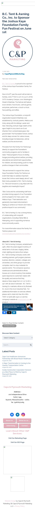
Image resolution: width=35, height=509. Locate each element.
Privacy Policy (20, 506)
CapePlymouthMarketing (14, 74)
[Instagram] (23, 415)
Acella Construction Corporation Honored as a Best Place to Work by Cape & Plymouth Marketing (16, 372)
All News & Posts (13, 78)
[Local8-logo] (17, 484)
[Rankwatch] (17, 460)
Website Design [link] (10, 501)
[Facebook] (12, 415)
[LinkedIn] (17, 415)
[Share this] (4, 312)
